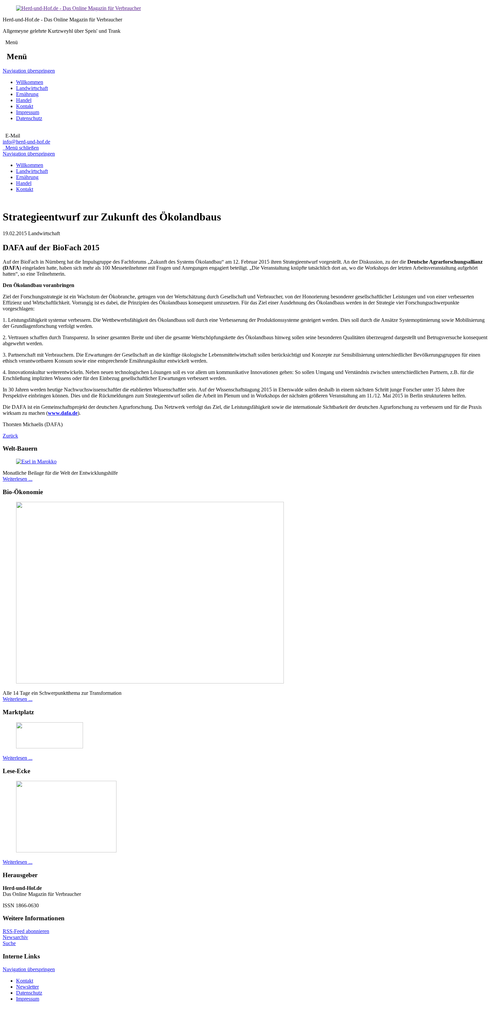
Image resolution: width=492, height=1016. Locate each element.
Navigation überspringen (29, 71)
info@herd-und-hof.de (26, 142)
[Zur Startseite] (78, 8)
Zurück (10, 436)
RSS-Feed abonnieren (26, 931)
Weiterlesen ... (17, 479)
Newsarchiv (15, 937)
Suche (9, 943)
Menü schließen (21, 148)
